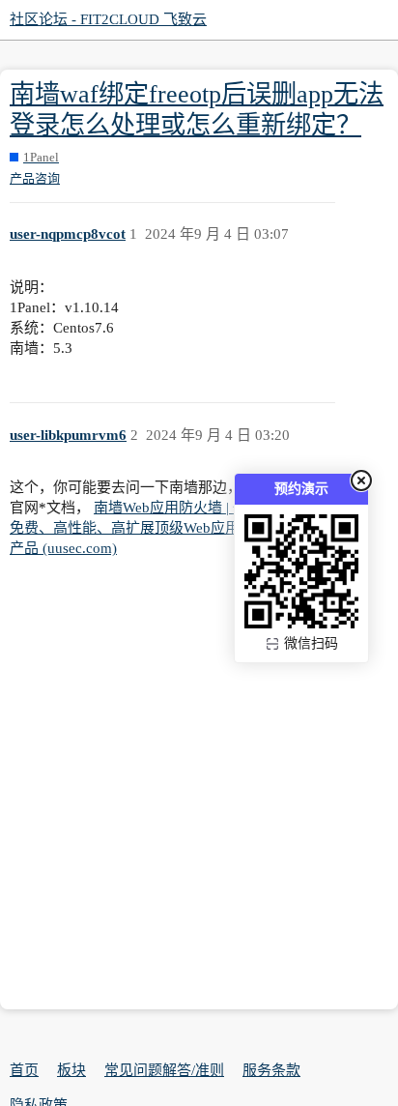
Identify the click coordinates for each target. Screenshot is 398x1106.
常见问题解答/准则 (164, 1070)
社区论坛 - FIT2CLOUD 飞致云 (108, 19)
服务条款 (271, 1070)
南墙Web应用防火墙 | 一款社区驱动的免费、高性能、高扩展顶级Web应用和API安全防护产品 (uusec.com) (172, 528)
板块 (71, 1070)
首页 (24, 1070)
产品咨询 (35, 178)
